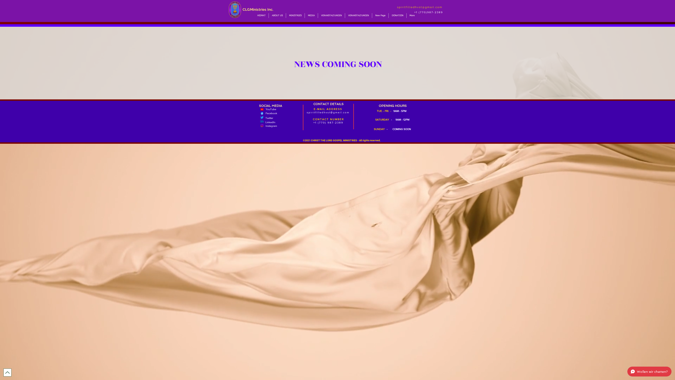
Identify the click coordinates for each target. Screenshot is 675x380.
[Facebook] (262, 113)
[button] (277, 15)
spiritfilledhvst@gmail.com (419, 7)
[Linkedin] (262, 121)
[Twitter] (262, 117)
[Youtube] (262, 109)
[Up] (7, 372)
